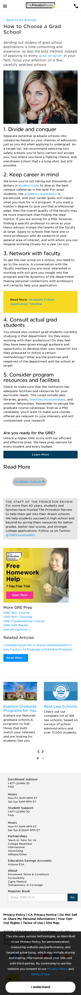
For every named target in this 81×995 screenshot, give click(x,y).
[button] (37, 758)
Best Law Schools (60, 706)
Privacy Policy (57, 969)
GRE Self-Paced (15, 625)
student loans (29, 185)
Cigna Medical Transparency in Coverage (25, 883)
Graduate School (28, 481)
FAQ (11, 786)
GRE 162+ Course (16, 612)
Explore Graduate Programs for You (20, 708)
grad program (51, 56)
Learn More (40, 454)
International (16, 847)
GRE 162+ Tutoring (17, 617)
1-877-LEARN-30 (18, 783)
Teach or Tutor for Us (22, 840)
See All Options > (16, 629)
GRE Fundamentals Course (23, 621)
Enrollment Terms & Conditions (28, 874)
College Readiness (20, 843)
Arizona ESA (16, 864)
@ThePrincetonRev (20, 535)
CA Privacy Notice (42, 914)
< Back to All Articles (19, 20)
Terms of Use (40, 974)
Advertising (15, 850)
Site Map (52, 923)
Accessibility (16, 878)
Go (72, 897)
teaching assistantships (47, 399)
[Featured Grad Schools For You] (20, 691)
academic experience (41, 194)
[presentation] (38, 751)
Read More (14, 657)
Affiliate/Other (17, 854)
